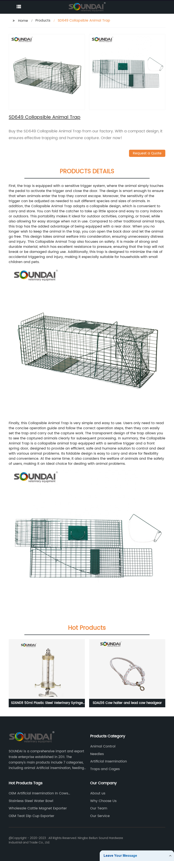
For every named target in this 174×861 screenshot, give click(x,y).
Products (42, 20)
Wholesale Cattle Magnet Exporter (38, 808)
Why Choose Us (103, 801)
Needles (97, 754)
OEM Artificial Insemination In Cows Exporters (38, 793)
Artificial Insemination (108, 761)
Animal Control (102, 746)
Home (23, 20)
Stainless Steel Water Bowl (31, 800)
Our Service (100, 816)
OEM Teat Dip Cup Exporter (31, 815)
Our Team (98, 808)
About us (97, 793)
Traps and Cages (105, 769)
